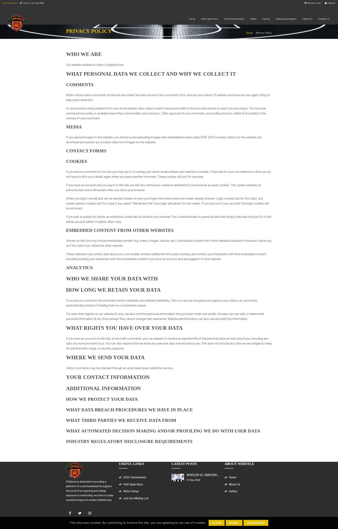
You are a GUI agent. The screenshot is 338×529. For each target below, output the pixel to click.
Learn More (256, 522)
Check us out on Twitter (79, 513)
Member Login (313, 3)
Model (234, 522)
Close (216, 522)
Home (249, 32)
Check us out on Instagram (89, 513)
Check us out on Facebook (69, 513)
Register (331, 3)
